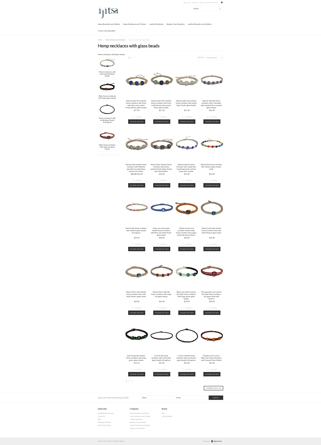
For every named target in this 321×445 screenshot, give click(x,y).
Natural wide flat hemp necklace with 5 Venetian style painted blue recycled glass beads (211, 104)
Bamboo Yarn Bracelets (176, 24)
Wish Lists (195, 2)
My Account (187, 2)
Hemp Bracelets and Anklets (109, 24)
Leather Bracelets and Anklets (200, 24)
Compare (138, 117)
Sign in (202, 2)
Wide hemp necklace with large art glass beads (107, 147)
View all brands (167, 416)
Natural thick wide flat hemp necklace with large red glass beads (161, 294)
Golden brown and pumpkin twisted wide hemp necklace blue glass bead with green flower (186, 231)
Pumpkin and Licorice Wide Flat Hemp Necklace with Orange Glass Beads (211, 358)
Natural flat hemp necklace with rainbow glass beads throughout (136, 230)
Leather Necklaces (156, 24)
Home (100, 40)
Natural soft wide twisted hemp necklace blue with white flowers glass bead (211, 230)
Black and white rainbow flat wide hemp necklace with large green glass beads (186, 295)
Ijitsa (163, 413)
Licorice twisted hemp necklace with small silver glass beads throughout (186, 358)
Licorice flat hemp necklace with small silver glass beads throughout (161, 358)
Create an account (211, 2)
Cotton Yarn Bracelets (106, 31)
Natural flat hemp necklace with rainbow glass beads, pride (211, 166)
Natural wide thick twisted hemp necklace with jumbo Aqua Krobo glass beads (186, 103)
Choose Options (137, 121)
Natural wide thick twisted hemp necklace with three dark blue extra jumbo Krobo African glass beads (136, 104)
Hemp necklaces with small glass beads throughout (107, 120)
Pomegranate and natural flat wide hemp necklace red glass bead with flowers (211, 295)
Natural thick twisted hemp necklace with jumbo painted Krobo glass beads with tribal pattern (161, 167)
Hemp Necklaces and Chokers (134, 24)
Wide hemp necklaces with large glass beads (107, 97)
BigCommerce (217, 441)
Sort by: (200, 57)
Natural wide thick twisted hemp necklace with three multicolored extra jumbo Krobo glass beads (161, 104)
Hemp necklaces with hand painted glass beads (107, 74)
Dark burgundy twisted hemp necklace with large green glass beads (136, 358)
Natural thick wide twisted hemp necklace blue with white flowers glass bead (136, 294)
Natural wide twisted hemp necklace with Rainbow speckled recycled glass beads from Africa (136, 167)
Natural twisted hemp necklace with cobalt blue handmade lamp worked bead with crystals (186, 167)
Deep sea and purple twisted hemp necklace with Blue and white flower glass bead (161, 231)
